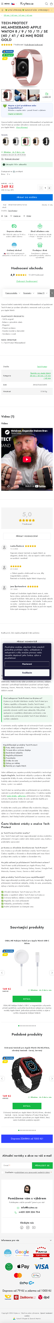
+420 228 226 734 (29, 1212)
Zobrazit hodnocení (27, 281)
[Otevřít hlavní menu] (5, 3)
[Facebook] (21, 1227)
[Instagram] (27, 1227)
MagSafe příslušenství (14, 755)
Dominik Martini (35, 1319)
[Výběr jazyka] (14, 3)
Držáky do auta (12, 760)
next (52, 973)
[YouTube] (33, 1227)
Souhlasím (27, 672)
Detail (27, 999)
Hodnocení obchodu (27, 268)
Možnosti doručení (12, 159)
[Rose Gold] (25, 141)
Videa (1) (41, 293)
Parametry (27, 293)
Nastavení (27, 664)
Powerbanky (10, 758)
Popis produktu (11, 293)
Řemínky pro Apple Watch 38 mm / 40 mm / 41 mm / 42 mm (40, 375)
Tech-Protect (12, 210)
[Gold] (35, 141)
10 (33, 1025)
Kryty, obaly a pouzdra (15, 747)
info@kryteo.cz (29, 1207)
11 (35, 1025)
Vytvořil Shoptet (22, 1319)
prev (2, 973)
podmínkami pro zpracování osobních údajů (32, 1172)
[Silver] (15, 141)
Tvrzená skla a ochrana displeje (18, 750)
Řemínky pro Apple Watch (16, 766)
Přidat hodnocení (27, 536)
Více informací (22, 127)
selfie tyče (21, 796)
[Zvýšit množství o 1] (49, 188)
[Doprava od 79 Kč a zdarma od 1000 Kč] (27, 1297)
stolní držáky (12, 796)
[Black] (45, 141)
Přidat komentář (27, 641)
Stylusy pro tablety (13, 763)
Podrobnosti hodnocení (33, 44)
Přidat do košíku (27, 197)
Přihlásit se (42, 1165)
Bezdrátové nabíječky (14, 753)
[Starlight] (5, 141)
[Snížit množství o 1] (41, 188)
